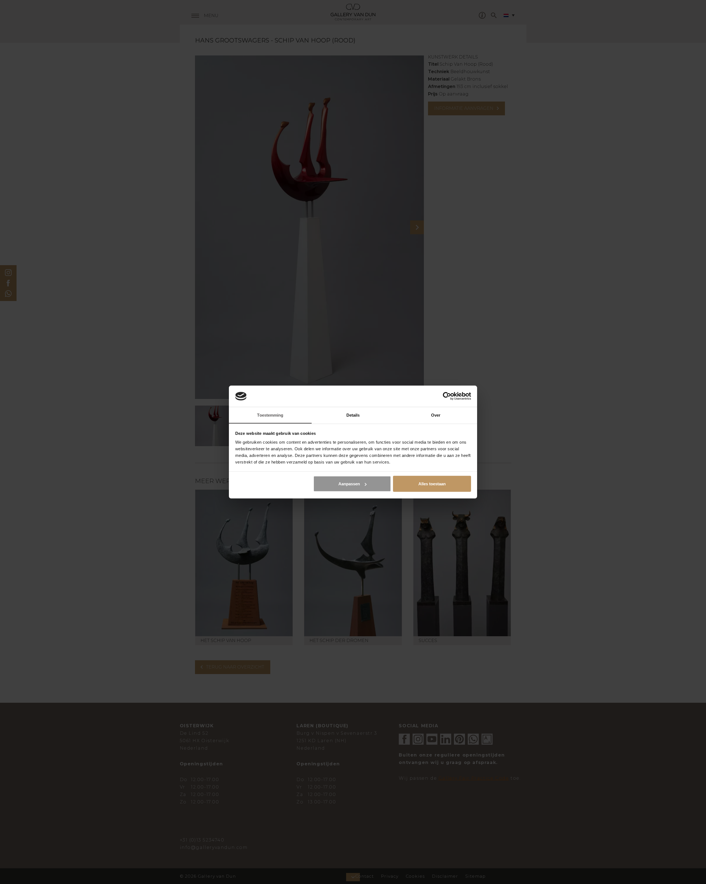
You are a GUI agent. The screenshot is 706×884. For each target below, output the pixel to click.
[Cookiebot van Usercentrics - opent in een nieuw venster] (447, 396)
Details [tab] (353, 414)
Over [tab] (435, 414)
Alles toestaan (432, 483)
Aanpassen (349, 483)
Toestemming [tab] (270, 414)
